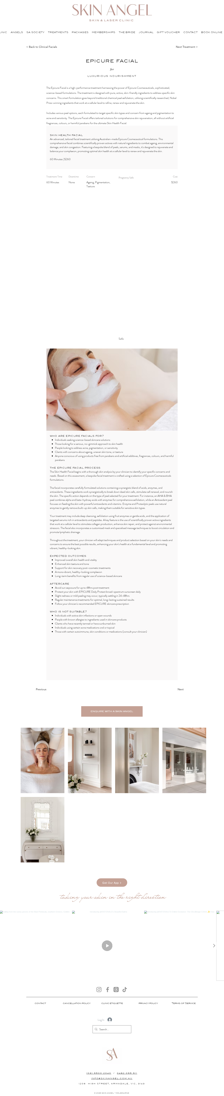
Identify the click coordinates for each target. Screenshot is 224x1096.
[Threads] (116, 989)
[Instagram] (99, 989)
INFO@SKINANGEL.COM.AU (111, 1078)
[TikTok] (124, 989)
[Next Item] (214, 945)
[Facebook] (107, 989)
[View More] (16, 32)
